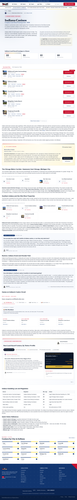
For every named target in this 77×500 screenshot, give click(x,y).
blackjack (42, 470)
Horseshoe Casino (9, 149)
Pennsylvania (23, 477)
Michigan (22, 474)
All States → (23, 481)
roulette (41, 472)
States (15, 4)
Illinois (43, 130)
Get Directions (67, 161)
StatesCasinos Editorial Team (17, 13)
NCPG (34, 490)
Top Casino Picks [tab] (6, 67)
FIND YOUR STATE (69, 4)
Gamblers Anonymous (41, 490)
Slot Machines (8, 302)
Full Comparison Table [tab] (17, 67)
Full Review (69, 76)
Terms (60, 479)
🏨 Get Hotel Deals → (69, 72)
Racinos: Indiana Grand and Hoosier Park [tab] (56, 7)
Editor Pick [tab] (8, 7)
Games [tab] (70, 7)
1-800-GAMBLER (50, 490)
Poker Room (33, 302)
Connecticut (23, 470)
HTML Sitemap (62, 474)
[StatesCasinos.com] (5, 4)
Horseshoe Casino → (51, 356)
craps (41, 474)
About (48, 4)
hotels (41, 481)
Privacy (60, 477)
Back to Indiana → (72, 437)
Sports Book (45, 302)
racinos (41, 479)
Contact (60, 472)
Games (24, 4)
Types (32, 4)
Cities (40, 4)
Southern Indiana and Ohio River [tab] (35, 7)
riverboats (42, 483)
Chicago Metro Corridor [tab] (19, 7)
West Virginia (23, 479)
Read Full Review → (67, 158)
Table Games (21, 302)
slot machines (42, 477)
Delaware (23, 472)
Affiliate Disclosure (62, 476)
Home (6, 10)
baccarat (41, 476)
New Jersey (23, 476)
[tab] (8, 349)
